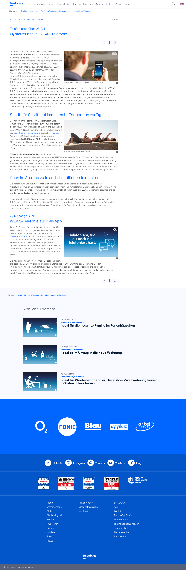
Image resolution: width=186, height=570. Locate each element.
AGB (116, 506)
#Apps (20, 295)
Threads (100, 463)
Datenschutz (121, 519)
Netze (51, 4)
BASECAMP (120, 502)
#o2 (64, 295)
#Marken (27, 295)
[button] (104, 42)
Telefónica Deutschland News (52, 11)
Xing (138, 463)
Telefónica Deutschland (30, 11)
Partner (99, 4)
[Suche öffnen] (174, 4)
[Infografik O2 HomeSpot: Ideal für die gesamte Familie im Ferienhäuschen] (91, 327)
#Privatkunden (50, 295)
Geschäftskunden (88, 506)
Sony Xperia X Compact (25, 132)
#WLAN (60, 295)
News (127, 4)
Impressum (120, 536)
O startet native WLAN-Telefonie (78, 11)
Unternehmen (39, 4)
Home (50, 502)
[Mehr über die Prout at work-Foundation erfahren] (138, 483)
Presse (119, 4)
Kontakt (118, 511)
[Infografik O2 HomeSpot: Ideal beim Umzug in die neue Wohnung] (91, 354)
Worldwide (84, 511)
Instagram (79, 463)
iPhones (54, 132)
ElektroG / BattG (123, 515)
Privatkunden (86, 502)
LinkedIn (57, 463)
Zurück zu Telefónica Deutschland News (26, 19)
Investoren (88, 4)
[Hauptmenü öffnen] (4, 4)
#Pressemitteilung (38, 295)
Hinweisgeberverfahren (126, 523)
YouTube (120, 463)
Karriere (109, 4)
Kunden (77, 4)
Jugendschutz (121, 528)
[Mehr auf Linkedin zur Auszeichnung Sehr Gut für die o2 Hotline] (89, 483)
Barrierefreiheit (122, 532)
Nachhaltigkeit (64, 4)
